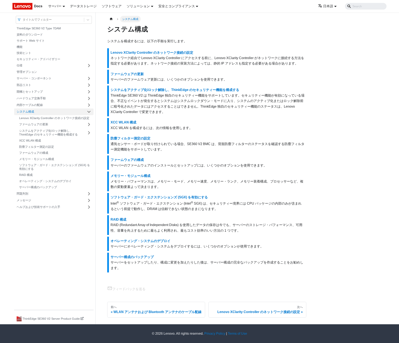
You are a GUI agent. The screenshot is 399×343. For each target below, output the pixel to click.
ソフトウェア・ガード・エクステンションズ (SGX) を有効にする (54, 166)
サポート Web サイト (31, 40)
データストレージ (83, 6)
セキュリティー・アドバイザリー (38, 59)
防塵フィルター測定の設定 (36, 146)
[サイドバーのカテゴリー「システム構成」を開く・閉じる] (89, 111)
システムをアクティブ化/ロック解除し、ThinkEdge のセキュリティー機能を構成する (48, 132)
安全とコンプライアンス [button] (176, 6)
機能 (19, 46)
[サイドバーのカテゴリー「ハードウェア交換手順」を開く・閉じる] (89, 98)
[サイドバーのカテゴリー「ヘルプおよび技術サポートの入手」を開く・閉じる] (89, 207)
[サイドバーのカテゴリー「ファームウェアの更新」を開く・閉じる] (89, 124)
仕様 (19, 65)
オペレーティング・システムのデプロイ (45, 181)
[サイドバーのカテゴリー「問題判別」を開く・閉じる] (89, 193)
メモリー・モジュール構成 (36, 159)
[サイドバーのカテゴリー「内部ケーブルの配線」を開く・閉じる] (89, 105)
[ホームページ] (111, 19)
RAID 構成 (26, 174)
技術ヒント (24, 53)
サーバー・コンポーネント (34, 78)
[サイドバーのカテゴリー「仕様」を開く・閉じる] (89, 65)
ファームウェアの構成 (33, 152)
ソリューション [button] (138, 6)
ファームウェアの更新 (33, 124)
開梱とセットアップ (30, 91)
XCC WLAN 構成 (30, 140)
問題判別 (22, 193)
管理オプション (27, 71)
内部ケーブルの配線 (30, 105)
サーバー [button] (55, 6)
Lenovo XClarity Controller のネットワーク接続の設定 (54, 118)
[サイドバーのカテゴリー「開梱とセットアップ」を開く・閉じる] (89, 91)
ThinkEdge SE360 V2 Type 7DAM (39, 28)
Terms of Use (237, 333)
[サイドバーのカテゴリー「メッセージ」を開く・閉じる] (89, 200)
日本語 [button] (328, 6)
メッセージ (24, 200)
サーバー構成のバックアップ (38, 187)
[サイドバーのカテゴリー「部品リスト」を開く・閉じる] (89, 85)
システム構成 (25, 111)
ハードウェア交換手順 (31, 98)
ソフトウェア (112, 6)
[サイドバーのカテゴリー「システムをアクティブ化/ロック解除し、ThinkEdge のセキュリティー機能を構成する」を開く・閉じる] (89, 133)
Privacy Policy (214, 333)
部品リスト (24, 85)
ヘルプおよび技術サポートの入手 (38, 207)
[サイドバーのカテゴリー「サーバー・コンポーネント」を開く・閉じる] (89, 78)
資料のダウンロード (30, 34)
